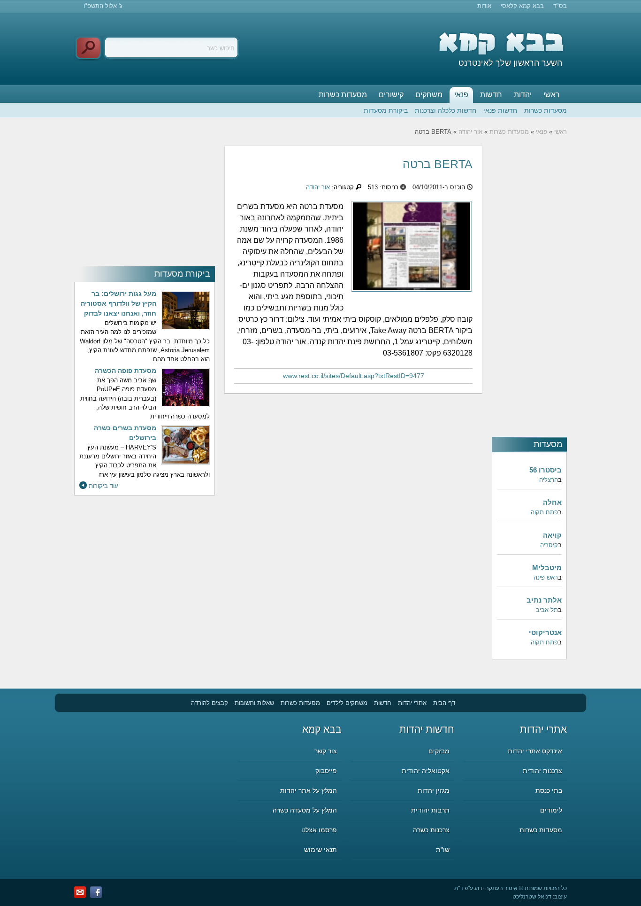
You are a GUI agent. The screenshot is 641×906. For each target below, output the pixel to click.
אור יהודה (470, 131)
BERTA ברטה (438, 163)
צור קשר (325, 751)
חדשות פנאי (500, 110)
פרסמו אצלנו (319, 830)
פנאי (461, 95)
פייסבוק (326, 770)
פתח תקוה (544, 512)
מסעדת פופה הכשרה (125, 370)
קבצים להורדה (209, 702)
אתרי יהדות (412, 702)
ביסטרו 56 (545, 470)
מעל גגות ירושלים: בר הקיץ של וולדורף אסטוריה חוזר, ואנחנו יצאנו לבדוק (118, 303)
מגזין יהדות (434, 790)
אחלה (552, 502)
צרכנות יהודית (542, 770)
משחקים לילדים (347, 702)
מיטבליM (547, 568)
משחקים (429, 95)
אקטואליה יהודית (426, 770)
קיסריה (549, 545)
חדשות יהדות (426, 729)
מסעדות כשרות (343, 95)
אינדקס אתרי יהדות (535, 751)
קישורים (391, 95)
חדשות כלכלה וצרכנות (445, 110)
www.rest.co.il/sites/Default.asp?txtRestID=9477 (353, 375)
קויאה (552, 535)
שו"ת (443, 849)
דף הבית (444, 702)
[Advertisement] (144, 204)
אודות (484, 5)
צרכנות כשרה (431, 830)
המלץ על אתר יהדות (308, 790)
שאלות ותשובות (254, 702)
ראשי (551, 95)
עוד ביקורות (103, 485)
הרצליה (548, 479)
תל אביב (547, 609)
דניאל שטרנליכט (531, 896)
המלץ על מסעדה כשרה (305, 810)
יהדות (523, 95)
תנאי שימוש (320, 849)
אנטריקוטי (545, 632)
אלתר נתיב (544, 600)
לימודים (551, 810)
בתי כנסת (548, 790)
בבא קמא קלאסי (522, 5)
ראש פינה (546, 577)
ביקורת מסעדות (386, 110)
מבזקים (439, 751)
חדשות (491, 95)
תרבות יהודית (430, 810)
